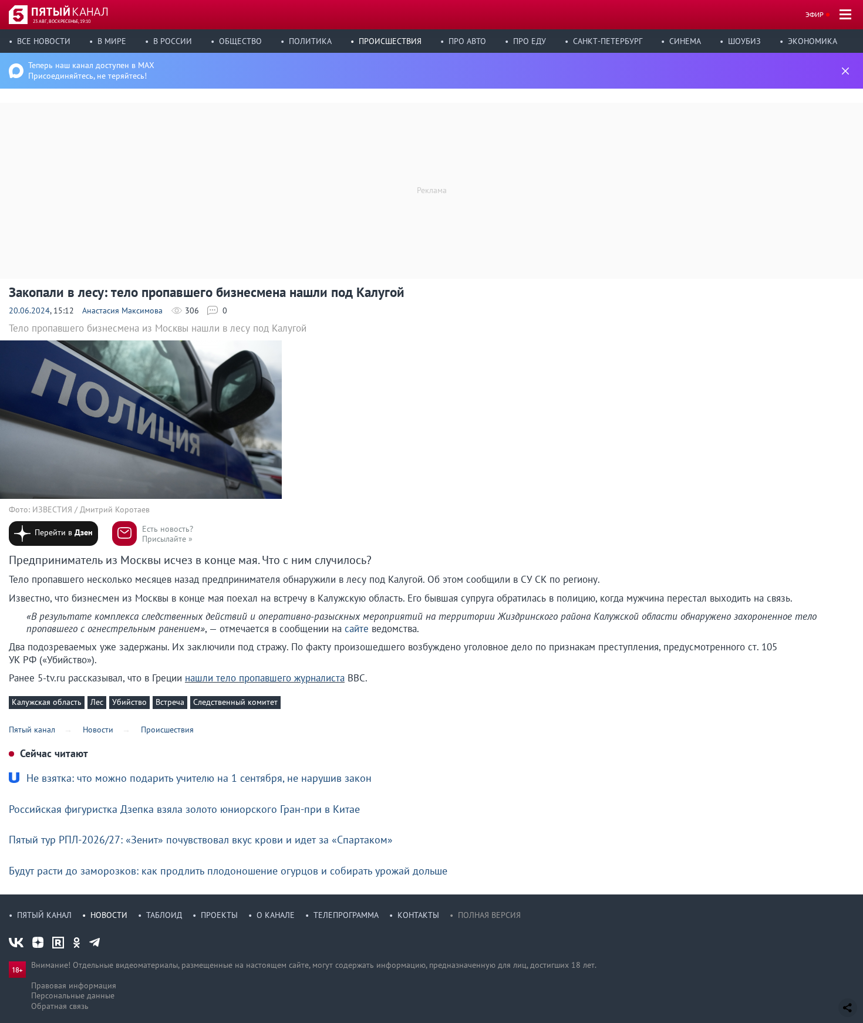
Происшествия (390, 41)
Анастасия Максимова (122, 310)
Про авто (467, 41)
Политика (310, 41)
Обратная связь (60, 1006)
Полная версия (489, 915)
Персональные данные (72, 995)
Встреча (170, 702)
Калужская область (47, 702)
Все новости (43, 41)
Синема (685, 41)
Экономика (812, 41)
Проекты (219, 915)
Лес (96, 702)
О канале (276, 915)
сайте (357, 628)
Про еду (529, 41)
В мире (111, 41)
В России (172, 41)
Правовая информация (73, 985)
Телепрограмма (346, 915)
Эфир (814, 14)
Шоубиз (744, 41)
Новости (108, 915)
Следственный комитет (235, 702)
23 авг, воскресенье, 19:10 (61, 21)
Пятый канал (44, 915)
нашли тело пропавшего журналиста (265, 677)
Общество (240, 41)
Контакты (418, 915)
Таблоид (164, 915)
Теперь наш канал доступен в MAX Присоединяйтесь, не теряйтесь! (91, 70)
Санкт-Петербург (607, 41)
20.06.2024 (29, 310)
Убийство (129, 702)
